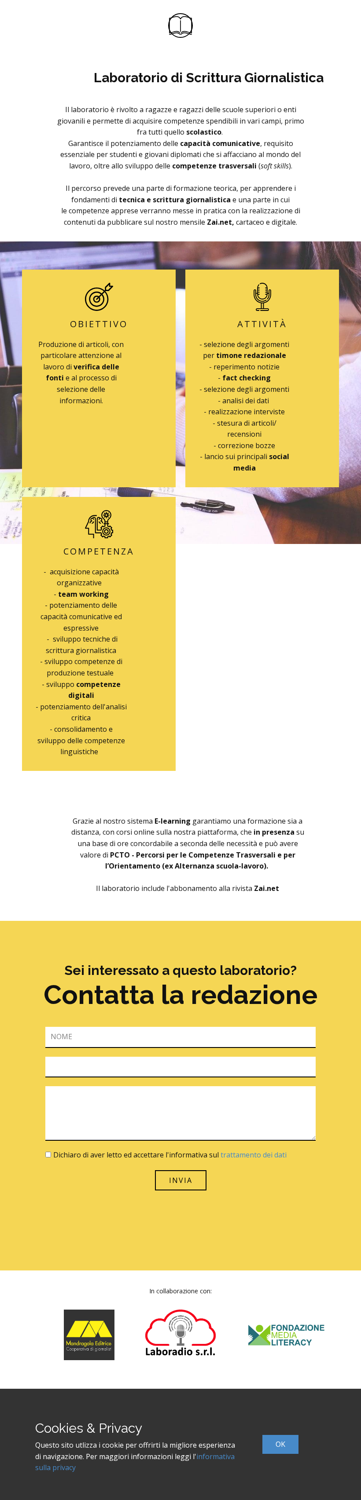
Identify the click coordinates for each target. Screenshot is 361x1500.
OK (280, 1444)
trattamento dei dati (254, 1155)
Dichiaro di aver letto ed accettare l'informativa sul (170, 1155)
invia (180, 1180)
